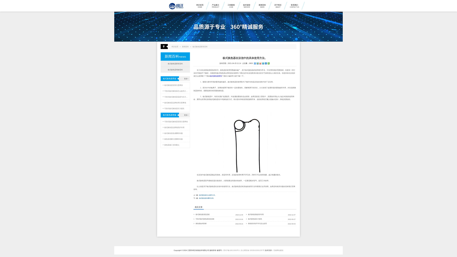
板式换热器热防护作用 (256, 214)
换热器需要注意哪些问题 (173, 139)
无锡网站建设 (278, 250)
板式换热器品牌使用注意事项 (174, 102)
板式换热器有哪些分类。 (207, 198)
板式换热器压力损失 (255, 219)
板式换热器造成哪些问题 (173, 133)
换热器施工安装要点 (171, 144)
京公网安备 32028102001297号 (253, 250)
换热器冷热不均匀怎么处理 (257, 223)
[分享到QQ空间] (258, 63)
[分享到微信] (269, 63)
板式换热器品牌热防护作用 (173, 127)
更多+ (186, 79)
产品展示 (215, 6)
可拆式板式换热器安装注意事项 (175, 121)
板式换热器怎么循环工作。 (207, 195)
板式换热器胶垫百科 (200, 47)
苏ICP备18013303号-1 (231, 250)
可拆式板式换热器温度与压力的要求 (176, 96)
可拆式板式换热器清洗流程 (205, 219)
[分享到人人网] (266, 63)
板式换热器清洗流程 (203, 214)
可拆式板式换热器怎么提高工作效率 (176, 91)
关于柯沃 (277, 6)
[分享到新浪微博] (260, 63)
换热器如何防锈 (201, 223)
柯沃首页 (200, 6)
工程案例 (231, 6)
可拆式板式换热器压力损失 (173, 108)
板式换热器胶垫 (216, 76)
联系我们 (294, 6)
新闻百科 (262, 6)
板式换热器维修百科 (175, 70)
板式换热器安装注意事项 (173, 85)
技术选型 (246, 6)
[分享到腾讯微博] (263, 63)
